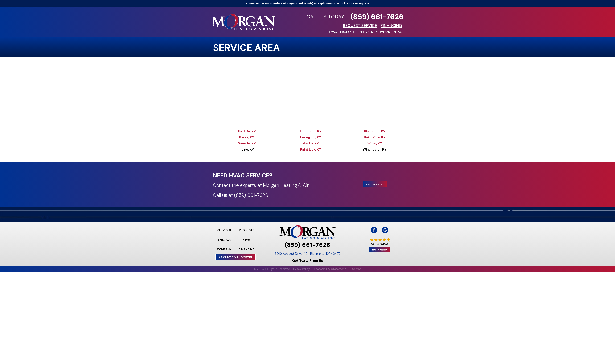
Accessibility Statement (330, 269)
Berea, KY (246, 137)
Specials (366, 32)
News (398, 32)
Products (348, 32)
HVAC (333, 32)
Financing (247, 249)
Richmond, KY (374, 131)
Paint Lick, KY (310, 149)
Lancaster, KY (310, 131)
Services (224, 230)
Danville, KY (247, 143)
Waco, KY (374, 143)
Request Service (375, 184)
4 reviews (382, 244)
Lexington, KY (310, 137)
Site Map (355, 269)
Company (383, 32)
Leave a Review (379, 249)
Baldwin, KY (247, 131)
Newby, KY (311, 143)
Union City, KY (374, 137)
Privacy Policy (301, 269)
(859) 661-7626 (377, 16)
